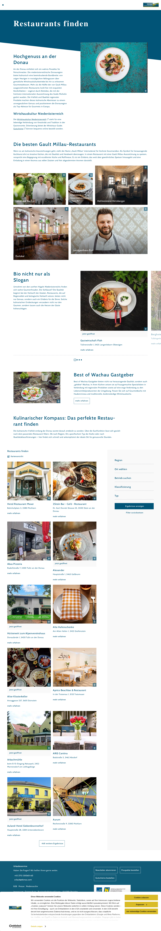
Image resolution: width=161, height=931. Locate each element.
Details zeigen (37, 926)
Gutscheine (18, 129)
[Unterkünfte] (8, 5)
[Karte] (11, 5)
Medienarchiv (32, 886)
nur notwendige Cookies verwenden (141, 911)
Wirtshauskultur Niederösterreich (31, 119)
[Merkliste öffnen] (14, 5)
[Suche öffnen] (17, 5)
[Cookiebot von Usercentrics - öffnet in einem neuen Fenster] (15, 926)
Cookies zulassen (141, 898)
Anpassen (140, 904)
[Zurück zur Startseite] (151, 5)
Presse (22, 886)
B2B (15, 886)
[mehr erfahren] (39, 189)
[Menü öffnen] (3, 5)
